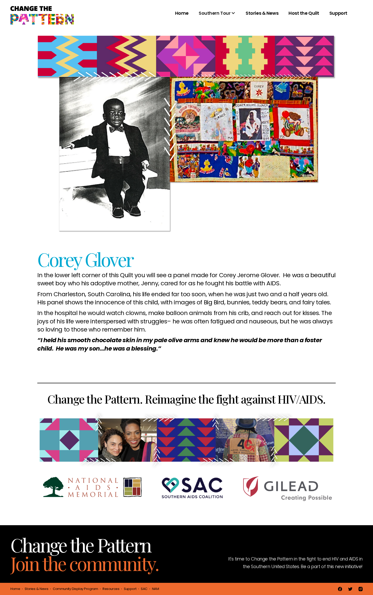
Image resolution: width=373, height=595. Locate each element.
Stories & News (262, 13)
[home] (42, 15)
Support (338, 13)
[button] (217, 15)
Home (182, 13)
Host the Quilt (304, 13)
